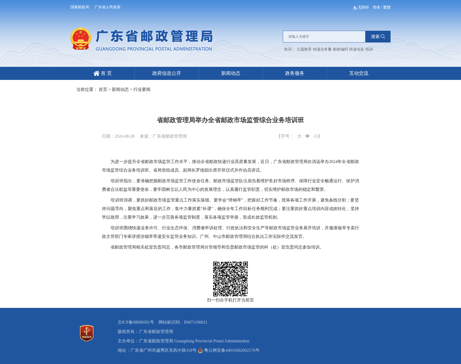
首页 (103, 89)
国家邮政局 (79, 7)
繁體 (387, 7)
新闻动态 (230, 73)
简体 (376, 7)
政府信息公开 (166, 73)
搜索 (375, 36)
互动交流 (358, 73)
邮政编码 (340, 49)
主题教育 (304, 49)
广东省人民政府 (107, 7)
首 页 (106, 73)
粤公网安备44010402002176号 (231, 350)
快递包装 (356, 49)
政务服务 (294, 73)
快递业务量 (322, 49)
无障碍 (364, 7)
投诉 (369, 49)
